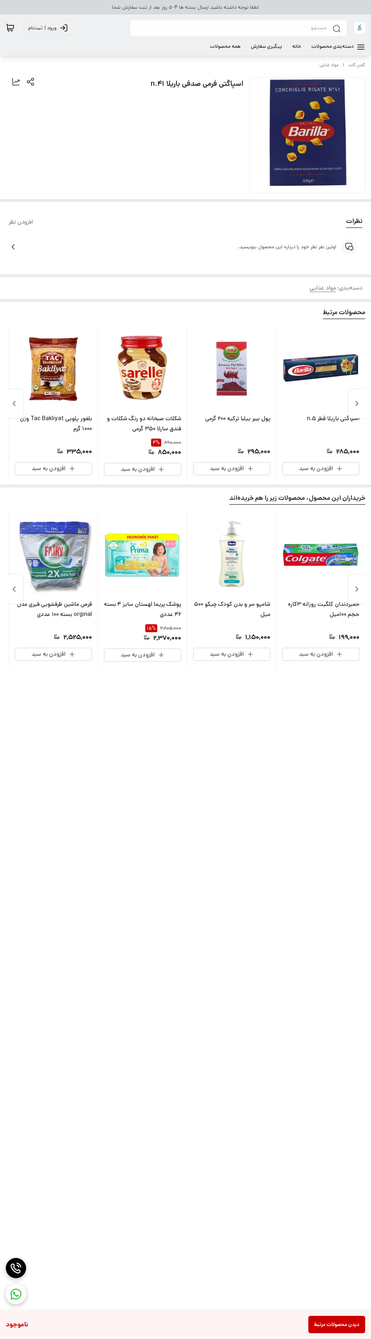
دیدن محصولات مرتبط (336, 1324)
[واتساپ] (16, 1294)
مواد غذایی (329, 65)
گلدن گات (357, 65)
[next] (14, 403)
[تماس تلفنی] (16, 1268)
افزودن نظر (21, 222)
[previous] (357, 403)
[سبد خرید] (10, 28)
